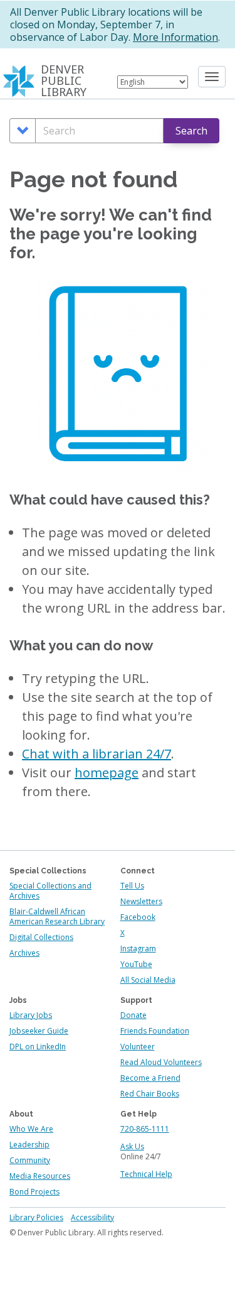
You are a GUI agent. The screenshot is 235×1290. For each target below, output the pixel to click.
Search (191, 131)
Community (29, 1160)
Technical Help (146, 1174)
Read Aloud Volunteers (161, 1062)
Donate (133, 1015)
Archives (24, 953)
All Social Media (147, 980)
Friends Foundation (154, 1030)
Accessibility (92, 1217)
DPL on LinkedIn (37, 1046)
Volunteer (137, 1046)
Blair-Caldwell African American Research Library (57, 916)
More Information (175, 37)
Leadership (29, 1144)
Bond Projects (34, 1191)
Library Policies (36, 1217)
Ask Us (132, 1146)
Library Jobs (30, 1015)
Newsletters (141, 901)
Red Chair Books (149, 1093)
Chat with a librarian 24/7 (96, 753)
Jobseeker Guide (38, 1030)
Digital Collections (41, 937)
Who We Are (31, 1128)
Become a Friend (150, 1078)
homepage (106, 772)
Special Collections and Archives (50, 890)
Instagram (138, 948)
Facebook (137, 917)
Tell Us (132, 885)
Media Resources (39, 1176)
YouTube (136, 964)
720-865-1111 (144, 1128)
